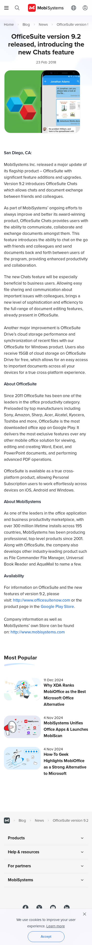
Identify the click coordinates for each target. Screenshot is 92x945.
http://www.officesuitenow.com (41, 600)
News (43, 24)
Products (16, 838)
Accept (46, 936)
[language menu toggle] (75, 8)
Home (9, 24)
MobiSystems (20, 879)
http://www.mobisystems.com (38, 632)
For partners (19, 866)
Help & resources (23, 852)
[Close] (84, 914)
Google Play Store (57, 606)
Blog (26, 24)
